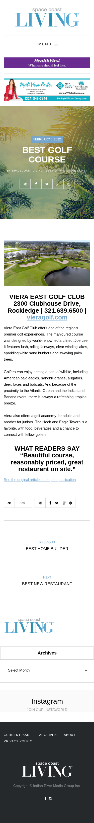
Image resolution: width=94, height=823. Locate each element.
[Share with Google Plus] (57, 184)
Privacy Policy (18, 741)
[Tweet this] (46, 184)
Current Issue (18, 735)
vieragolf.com (47, 317)
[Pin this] (68, 184)
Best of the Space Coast (66, 170)
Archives (48, 735)
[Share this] (35, 184)
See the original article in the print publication (40, 479)
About (69, 735)
